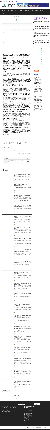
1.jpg (8, 147)
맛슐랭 (36, 10)
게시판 (3, 13)
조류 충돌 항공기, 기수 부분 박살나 (28, 420)
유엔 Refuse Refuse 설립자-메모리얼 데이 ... (38, 94)
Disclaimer (28, 427)
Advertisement (38, 427)
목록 (5, 390)
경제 (12, 10)
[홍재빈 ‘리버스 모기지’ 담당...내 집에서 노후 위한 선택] (46, 79)
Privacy (33, 427)
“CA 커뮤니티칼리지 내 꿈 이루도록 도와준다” (38, 89)
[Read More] (17, 177)
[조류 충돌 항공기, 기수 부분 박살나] (20, 421)
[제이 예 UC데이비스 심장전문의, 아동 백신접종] (46, 107)
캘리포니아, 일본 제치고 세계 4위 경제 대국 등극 (11, 24)
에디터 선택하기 (27, 158)
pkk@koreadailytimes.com (6, 414)
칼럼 (32, 10)
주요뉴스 (3, 10)
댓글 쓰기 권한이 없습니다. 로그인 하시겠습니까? (16, 161)
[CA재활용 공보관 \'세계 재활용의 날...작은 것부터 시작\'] (46, 84)
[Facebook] (40, 2)
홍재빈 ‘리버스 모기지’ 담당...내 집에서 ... (38, 78)
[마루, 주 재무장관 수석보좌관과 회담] (20, 408)
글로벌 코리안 (27, 10)
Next (18, 395)
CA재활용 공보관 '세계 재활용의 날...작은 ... (38, 83)
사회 (8, 10)
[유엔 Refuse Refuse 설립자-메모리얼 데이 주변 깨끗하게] (46, 95)
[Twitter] (42, 2)
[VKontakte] (46, 2)
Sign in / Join (11, 1)
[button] (47, 11)
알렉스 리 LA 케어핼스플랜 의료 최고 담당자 (38, 100)
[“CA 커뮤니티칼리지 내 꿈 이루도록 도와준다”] (46, 90)
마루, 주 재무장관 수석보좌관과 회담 (28, 407)
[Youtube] (48, 2)
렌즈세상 (41, 10)
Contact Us (44, 427)
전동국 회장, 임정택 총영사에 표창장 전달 (28, 414)
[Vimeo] (44, 2)
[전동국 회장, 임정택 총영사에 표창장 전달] (20, 415)
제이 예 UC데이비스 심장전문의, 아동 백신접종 (38, 106)
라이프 (16, 10)
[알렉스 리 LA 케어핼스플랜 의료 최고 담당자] (46, 101)
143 (15, 395)
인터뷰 (21, 10)
